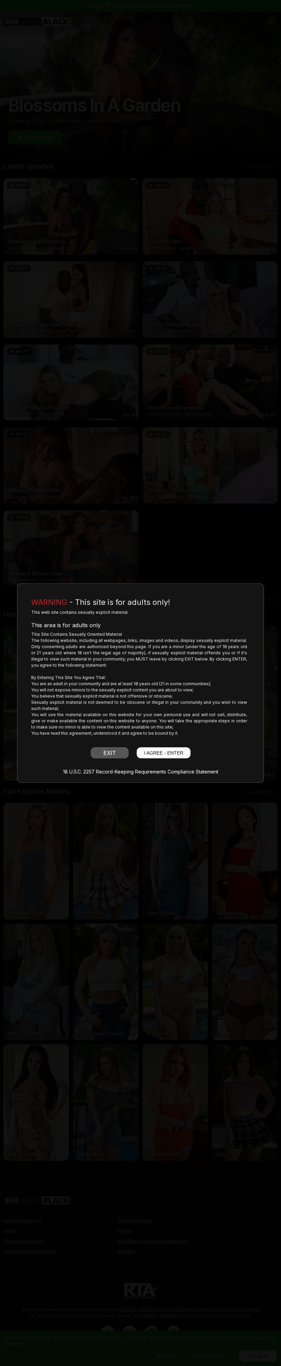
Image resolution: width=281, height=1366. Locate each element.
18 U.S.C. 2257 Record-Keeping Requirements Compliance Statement (140, 771)
